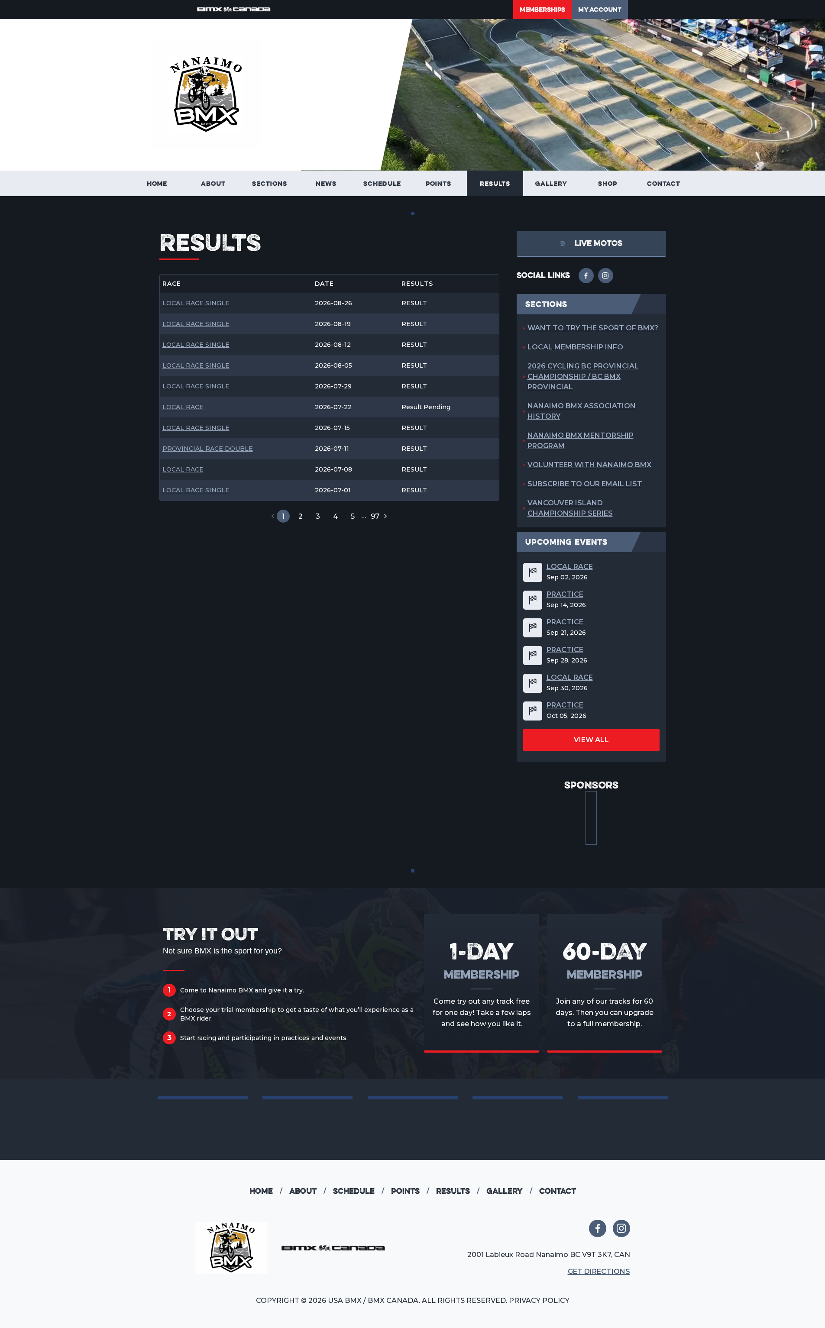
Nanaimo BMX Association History (581, 411)
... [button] (363, 516)
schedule (358, 1191)
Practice (565, 594)
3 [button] (318, 516)
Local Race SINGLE (196, 303)
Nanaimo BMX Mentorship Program (580, 440)
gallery (509, 1191)
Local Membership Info (575, 347)
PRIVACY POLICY (539, 1300)
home (265, 1191)
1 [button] (283, 516)
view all (591, 740)
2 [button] (300, 516)
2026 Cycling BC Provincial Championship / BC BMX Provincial (583, 376)
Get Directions (599, 1271)
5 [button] (353, 516)
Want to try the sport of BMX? (592, 328)
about (307, 1191)
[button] (273, 516)
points (410, 1191)
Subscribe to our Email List (584, 484)
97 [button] (375, 516)
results (457, 1191)
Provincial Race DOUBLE (207, 449)
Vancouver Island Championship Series (570, 508)
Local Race (183, 407)
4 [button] (335, 516)
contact (557, 1191)
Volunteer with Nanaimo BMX (589, 465)
